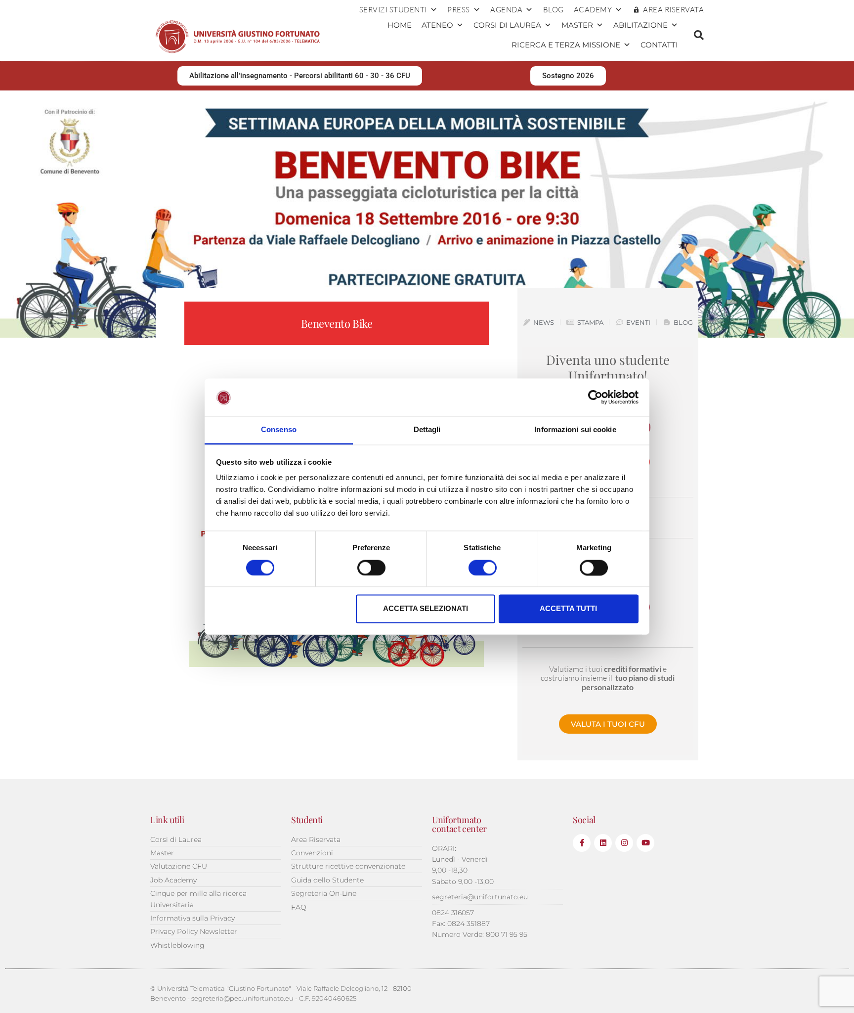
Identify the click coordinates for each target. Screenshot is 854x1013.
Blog (553, 9)
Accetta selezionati (425, 609)
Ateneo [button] (437, 25)
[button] (699, 35)
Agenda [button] (506, 9)
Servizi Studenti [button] (393, 9)
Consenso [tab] (279, 430)
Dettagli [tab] (427, 430)
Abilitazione (640, 25)
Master (577, 25)
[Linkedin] (603, 843)
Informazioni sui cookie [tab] (575, 430)
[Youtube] (645, 843)
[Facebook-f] (582, 843)
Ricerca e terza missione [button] (566, 44)
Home (399, 25)
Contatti (659, 44)
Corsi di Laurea (507, 25)
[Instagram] (624, 843)
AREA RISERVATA (673, 9)
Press (458, 9)
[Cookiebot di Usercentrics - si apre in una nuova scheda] (595, 397)
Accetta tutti (568, 609)
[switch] (371, 567)
